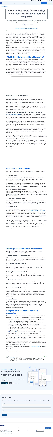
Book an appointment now (34, 0)
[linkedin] (36, 430)
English (51, 0)
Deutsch (48, 0)
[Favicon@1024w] (1, 2)
